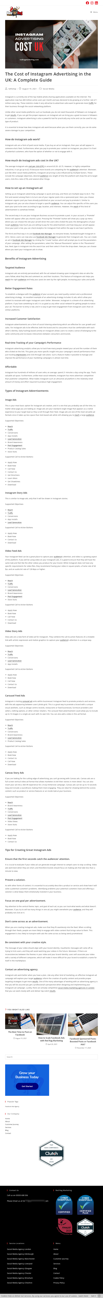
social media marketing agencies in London (76, 988)
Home (7, 1118)
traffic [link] (91, 103)
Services (8, 1127)
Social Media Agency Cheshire (19, 1283)
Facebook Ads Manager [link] (42, 233)
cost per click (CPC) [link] (36, 166)
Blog (6, 1130)
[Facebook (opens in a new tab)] (87, 3)
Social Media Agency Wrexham (20, 1278)
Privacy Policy (59, 1283)
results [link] (13, 115)
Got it (93, 1296)
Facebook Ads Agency (12, 1106)
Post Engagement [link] (15, 445)
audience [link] (74, 169)
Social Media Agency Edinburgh (20, 1254)
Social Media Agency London (19, 1249)
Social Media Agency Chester (19, 1273)
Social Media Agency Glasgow (19, 1268)
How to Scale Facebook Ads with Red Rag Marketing (51, 1039)
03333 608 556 (22, 1195)
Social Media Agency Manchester (21, 1259)
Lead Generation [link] (15, 439)
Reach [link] (10, 426)
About (7, 1121)
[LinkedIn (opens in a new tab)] (96, 3)
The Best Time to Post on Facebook (20, 1033)
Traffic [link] (10, 429)
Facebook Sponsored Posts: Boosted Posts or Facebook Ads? (83, 1041)
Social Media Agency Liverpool (19, 1263)
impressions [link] (21, 354)
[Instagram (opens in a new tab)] (92, 3)
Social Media (48, 89)
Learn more (83, 1296)
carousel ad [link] (27, 701)
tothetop (12, 89)
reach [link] (75, 206)
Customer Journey (12, 1124)
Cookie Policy (58, 1278)
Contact (8, 1133)
